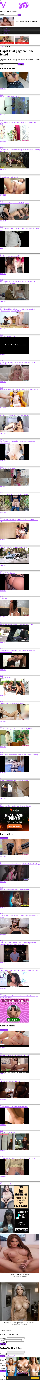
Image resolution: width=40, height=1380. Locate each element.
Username (3, 1338)
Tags (5, 31)
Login (2, 1356)
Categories (7, 30)
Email (2, 1340)
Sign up (3, 1344)
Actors (6, 33)
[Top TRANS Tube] (14, 8)
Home (6, 28)
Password (3, 1342)
